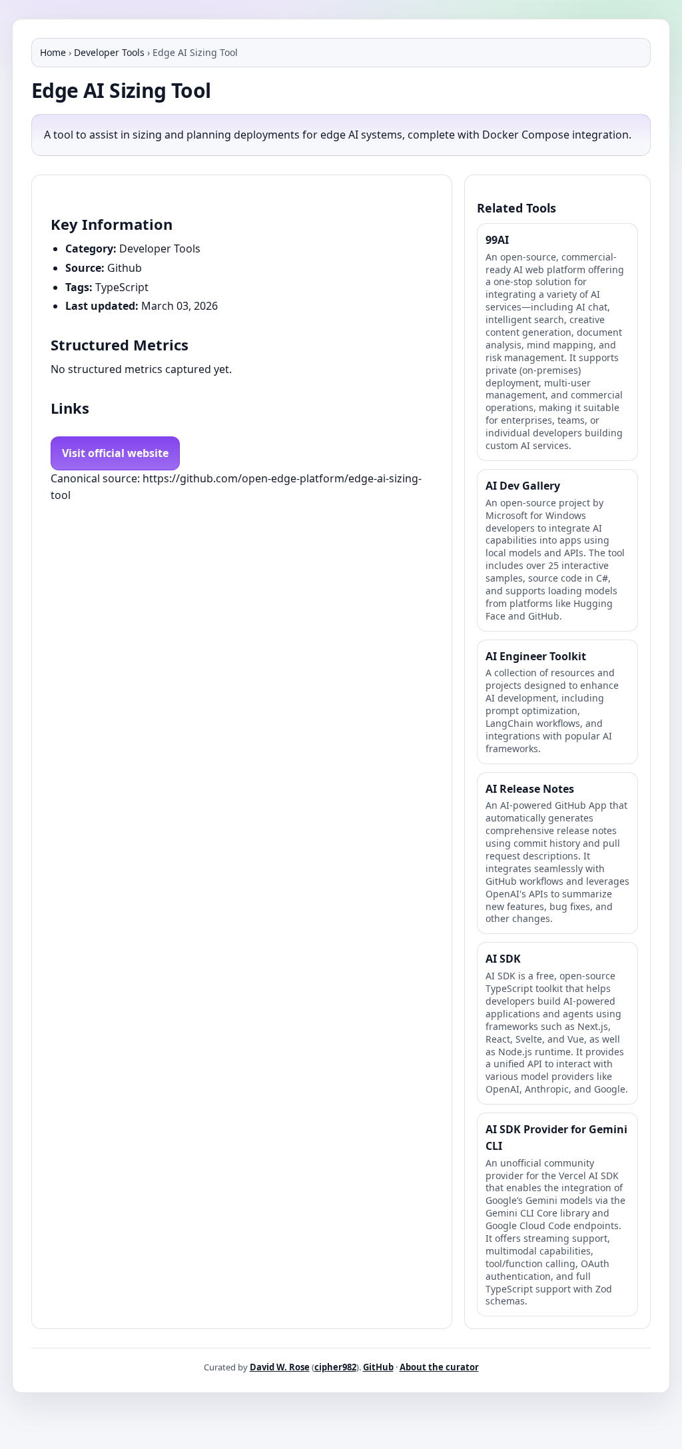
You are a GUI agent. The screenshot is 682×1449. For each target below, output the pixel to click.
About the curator (439, 1367)
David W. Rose (280, 1367)
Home (53, 52)
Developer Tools (109, 52)
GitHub (378, 1367)
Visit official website (115, 453)
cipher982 (335, 1367)
